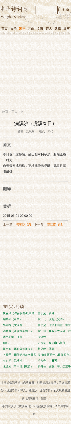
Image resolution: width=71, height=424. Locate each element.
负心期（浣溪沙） (14, 360)
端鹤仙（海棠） (12, 319)
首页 (4, 28)
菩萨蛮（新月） (47, 313)
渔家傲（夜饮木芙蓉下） (18, 331)
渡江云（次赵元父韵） (51, 319)
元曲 (31, 28)
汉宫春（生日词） (49, 360)
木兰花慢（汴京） (14, 336)
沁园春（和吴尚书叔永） (53, 342)
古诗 (13, 28)
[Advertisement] (35, 73)
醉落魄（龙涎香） (14, 325)
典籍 (58, 28)
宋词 (22, 28)
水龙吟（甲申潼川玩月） (18, 366)
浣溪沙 (42, 336)
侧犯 (5, 342)
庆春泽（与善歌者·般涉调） (20, 313)
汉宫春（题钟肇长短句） (18, 348)
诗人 (49, 28)
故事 (67, 28)
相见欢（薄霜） (47, 348)
